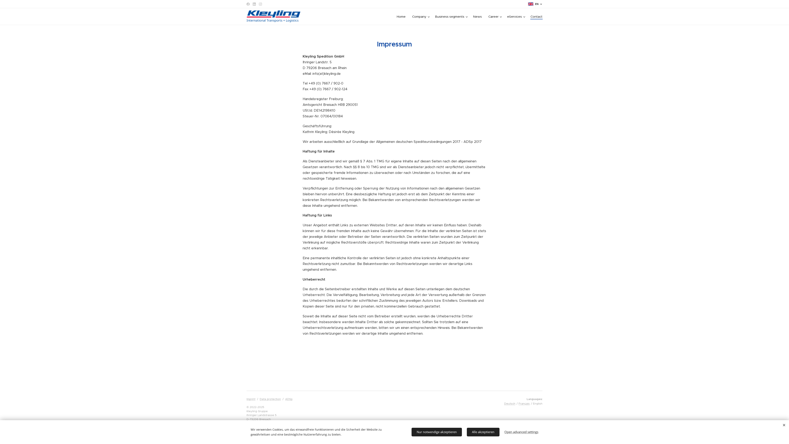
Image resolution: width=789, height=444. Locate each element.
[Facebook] (248, 4)
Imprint (251, 399)
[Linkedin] (254, 4)
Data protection (270, 399)
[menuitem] (402, 17)
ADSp (289, 399)
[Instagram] (260, 4)
